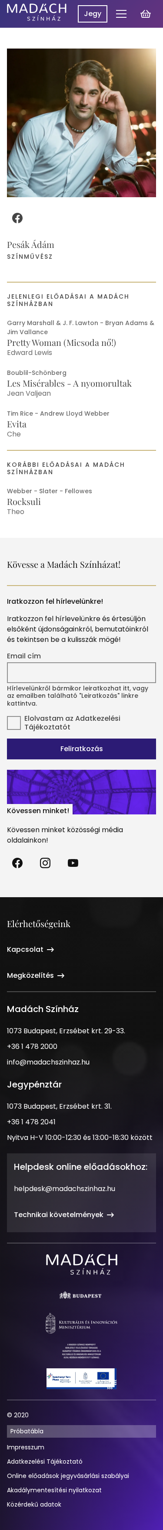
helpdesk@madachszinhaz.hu (64, 1189)
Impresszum (25, 1447)
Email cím (24, 656)
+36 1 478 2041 (31, 1122)
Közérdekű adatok (34, 1504)
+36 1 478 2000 (32, 1046)
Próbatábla (26, 1431)
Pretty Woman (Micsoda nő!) (61, 342)
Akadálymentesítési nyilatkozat (54, 1490)
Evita (17, 423)
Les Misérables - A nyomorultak (69, 383)
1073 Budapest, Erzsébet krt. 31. (59, 1106)
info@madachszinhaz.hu (48, 1062)
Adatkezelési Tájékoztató (45, 1461)
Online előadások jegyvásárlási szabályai (68, 1475)
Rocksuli (24, 501)
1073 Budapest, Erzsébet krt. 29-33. (66, 1031)
